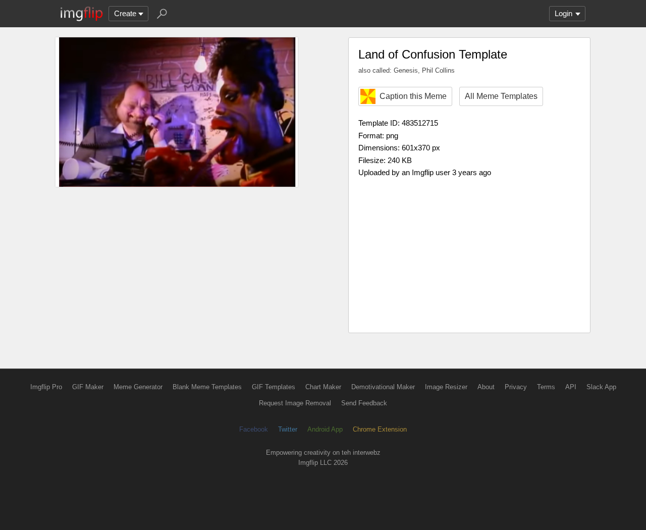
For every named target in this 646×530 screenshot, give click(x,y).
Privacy (516, 387)
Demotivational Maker (383, 387)
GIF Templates (273, 387)
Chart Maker (323, 387)
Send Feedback (364, 403)
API (570, 387)
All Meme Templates (501, 96)
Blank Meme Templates (207, 387)
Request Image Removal (295, 403)
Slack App (601, 387)
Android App (325, 429)
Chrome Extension (380, 429)
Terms (546, 387)
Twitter (287, 429)
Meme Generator (138, 387)
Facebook (253, 429)
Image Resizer (446, 387)
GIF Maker (87, 387)
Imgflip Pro (46, 387)
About (486, 387)
